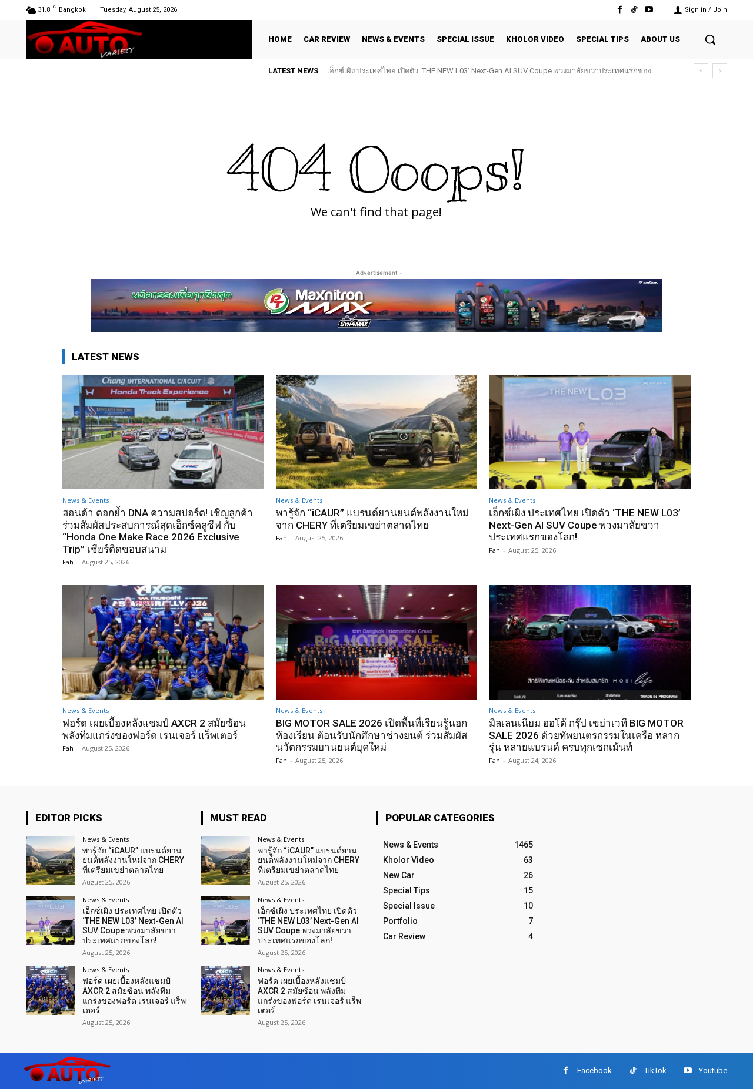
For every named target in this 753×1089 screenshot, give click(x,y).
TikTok (655, 1070)
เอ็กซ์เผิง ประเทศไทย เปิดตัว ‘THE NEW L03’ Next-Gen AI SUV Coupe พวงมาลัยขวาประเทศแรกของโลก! (585, 525)
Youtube (713, 1070)
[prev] (701, 70)
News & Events (85, 500)
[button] (710, 39)
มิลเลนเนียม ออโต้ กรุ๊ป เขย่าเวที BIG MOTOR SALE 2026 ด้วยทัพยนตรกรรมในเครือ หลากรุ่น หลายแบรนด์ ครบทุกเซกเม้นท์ (586, 735)
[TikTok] (634, 9)
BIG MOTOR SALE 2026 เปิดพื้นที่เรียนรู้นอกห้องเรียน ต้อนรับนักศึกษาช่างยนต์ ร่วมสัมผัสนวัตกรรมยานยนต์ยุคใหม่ (371, 735)
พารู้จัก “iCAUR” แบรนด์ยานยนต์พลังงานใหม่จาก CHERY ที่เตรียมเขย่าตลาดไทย (372, 518)
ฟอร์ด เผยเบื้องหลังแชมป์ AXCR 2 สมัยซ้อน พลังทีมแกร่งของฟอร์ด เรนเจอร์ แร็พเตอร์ (154, 729)
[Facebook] (619, 9)
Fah (68, 561)
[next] (719, 70)
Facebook (594, 1070)
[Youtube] (649, 9)
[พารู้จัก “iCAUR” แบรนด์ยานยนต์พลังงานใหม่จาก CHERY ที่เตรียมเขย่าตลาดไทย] (377, 432)
